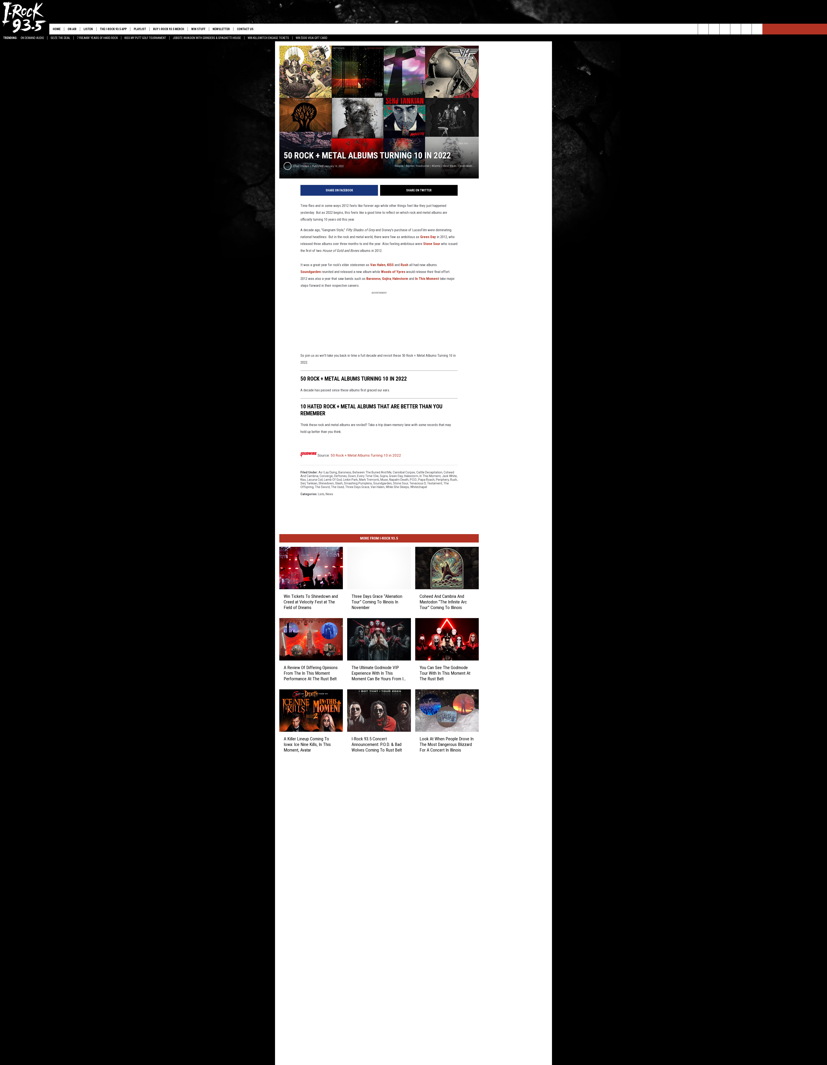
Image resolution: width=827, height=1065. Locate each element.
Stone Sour (431, 244)
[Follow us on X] (746, 29)
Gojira (386, 278)
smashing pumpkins (358, 483)
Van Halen (378, 265)
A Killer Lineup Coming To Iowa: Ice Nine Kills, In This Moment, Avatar (307, 744)
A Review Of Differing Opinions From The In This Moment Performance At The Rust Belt (311, 673)
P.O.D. (413, 479)
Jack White (449, 476)
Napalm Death (399, 479)
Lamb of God (333, 479)
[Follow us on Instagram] (735, 29)
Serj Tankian (308, 483)
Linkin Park (350, 479)
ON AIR (72, 29)
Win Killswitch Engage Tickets (268, 38)
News (329, 494)
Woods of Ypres (393, 272)
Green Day (428, 237)
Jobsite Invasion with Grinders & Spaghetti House (207, 38)
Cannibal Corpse (404, 472)
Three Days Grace (357, 487)
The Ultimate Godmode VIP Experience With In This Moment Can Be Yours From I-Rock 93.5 (378, 673)
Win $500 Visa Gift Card (311, 38)
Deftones (340, 476)
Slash (339, 483)
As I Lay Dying (328, 472)
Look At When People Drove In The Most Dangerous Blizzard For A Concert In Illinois (447, 744)
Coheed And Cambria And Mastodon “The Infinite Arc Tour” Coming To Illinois (443, 602)
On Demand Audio (32, 38)
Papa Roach (426, 479)
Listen (88, 29)
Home (57, 29)
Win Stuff (198, 29)
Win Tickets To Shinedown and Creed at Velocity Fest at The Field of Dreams (311, 602)
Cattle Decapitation (429, 472)
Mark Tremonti (369, 479)
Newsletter (221, 29)
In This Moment (427, 278)
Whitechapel (418, 487)
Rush (404, 265)
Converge (326, 476)
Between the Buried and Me (372, 472)
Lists (321, 494)
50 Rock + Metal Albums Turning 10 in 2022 (366, 455)
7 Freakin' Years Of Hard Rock (97, 38)
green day (396, 476)
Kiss (303, 479)
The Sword (322, 487)
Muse (384, 479)
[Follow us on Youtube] (757, 29)
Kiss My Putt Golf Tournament (145, 38)
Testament (434, 483)
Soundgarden (310, 272)
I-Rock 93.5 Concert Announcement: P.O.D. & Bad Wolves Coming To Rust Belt (376, 744)
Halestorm (400, 278)
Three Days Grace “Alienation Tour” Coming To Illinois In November (376, 602)
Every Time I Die (368, 476)
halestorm (411, 476)
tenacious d (417, 483)
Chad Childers (301, 166)
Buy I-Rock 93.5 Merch (168, 29)
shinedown (326, 483)
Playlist (140, 29)
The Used (337, 487)
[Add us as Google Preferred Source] (714, 29)
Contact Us (245, 29)
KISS (390, 265)
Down (352, 476)
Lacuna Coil (315, 479)
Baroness (373, 278)
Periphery (442, 479)
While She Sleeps (397, 487)
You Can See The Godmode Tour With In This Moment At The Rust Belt (445, 673)
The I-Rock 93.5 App (113, 29)
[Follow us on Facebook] (725, 29)
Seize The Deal (60, 38)
